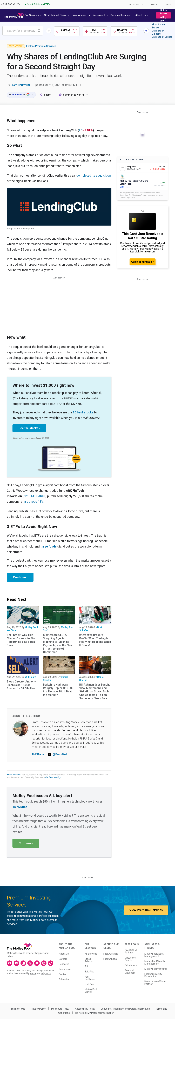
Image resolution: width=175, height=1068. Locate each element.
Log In (154, 4)
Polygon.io (46, 973)
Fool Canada (110, 959)
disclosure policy (52, 777)
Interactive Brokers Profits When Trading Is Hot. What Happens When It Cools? (95, 640)
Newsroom (65, 969)
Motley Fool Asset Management (154, 955)
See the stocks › (29, 428)
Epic (87, 966)
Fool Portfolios (90, 977)
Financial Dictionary (130, 971)
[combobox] (23, 30)
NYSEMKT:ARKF (34, 496)
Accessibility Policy (85, 1008)
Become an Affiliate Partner (155, 982)
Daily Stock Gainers (158, 32)
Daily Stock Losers (162, 36)
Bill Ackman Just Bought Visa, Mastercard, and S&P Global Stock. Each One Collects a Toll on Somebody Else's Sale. (94, 691)
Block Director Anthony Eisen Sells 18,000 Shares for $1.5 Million (21, 685)
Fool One (89, 984)
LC (81, 130)
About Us (64, 953)
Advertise (64, 979)
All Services (91, 953)
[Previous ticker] (48, 30)
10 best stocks (83, 412)
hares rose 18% (33, 501)
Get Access (125, 187)
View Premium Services (146, 910)
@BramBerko (61, 754)
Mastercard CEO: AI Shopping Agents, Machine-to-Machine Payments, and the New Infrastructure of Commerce (57, 643)
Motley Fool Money (91, 990)
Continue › (20, 577)
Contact (63, 974)
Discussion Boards (130, 958)
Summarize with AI (73, 94)
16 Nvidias (19, 807)
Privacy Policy (38, 1008)
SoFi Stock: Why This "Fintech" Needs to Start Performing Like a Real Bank (22, 640)
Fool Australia (110, 953)
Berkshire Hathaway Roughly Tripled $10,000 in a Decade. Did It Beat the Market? (58, 690)
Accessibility (136, 4)
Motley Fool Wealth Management (154, 962)
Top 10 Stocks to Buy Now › (163, 15)
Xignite (33, 973)
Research (64, 964)
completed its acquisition (93, 175)
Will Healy (30, 677)
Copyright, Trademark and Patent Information (125, 1008)
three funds (48, 546)
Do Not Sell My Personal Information (94, 1012)
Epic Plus (89, 971)
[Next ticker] (146, 30)
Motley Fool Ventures (155, 968)
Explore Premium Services (41, 46)
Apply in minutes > (142, 261)
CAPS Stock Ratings (131, 951)
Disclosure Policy (60, 1008)
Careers (63, 959)
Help (168, 4)
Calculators (131, 965)
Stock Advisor (89, 960)
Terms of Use (18, 1008)
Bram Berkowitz (20, 85)
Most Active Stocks (158, 26)
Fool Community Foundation (153, 975)
